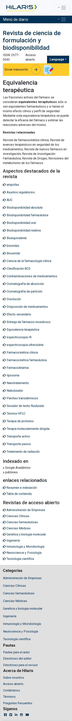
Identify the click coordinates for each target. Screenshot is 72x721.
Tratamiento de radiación (23, 451)
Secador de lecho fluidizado (25, 406)
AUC (9, 200)
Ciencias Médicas (15, 601)
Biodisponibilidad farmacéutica (27, 215)
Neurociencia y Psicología (20, 631)
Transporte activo (18, 436)
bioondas (12, 246)
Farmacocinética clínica (22, 352)
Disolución (13, 299)
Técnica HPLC (15, 413)
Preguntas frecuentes (17, 703)
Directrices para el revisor (20, 665)
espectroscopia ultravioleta (24, 345)
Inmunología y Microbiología (22, 624)
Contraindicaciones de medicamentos (31, 276)
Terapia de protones (20, 421)
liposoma (12, 375)
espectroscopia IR (18, 337)
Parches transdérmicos (22, 398)
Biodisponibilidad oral (21, 223)
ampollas (12, 184)
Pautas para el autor (16, 652)
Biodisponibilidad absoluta (24, 207)
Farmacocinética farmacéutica (26, 360)
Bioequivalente (16, 238)
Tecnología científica (17, 639)
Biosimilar (13, 253)
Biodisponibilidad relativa (23, 230)
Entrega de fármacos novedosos (28, 322)
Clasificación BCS (18, 268)
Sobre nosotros (13, 677)
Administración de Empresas (22, 578)
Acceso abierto (13, 684)
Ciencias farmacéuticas (18, 593)
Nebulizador (14, 390)
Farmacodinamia (17, 368)
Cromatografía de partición (24, 291)
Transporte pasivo (18, 444)
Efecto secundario (18, 314)
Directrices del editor (17, 658)
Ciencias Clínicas (14, 586)
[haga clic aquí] (21, 8)
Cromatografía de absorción (25, 284)
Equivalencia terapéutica (22, 329)
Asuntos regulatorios (20, 192)
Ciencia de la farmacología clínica (28, 261)
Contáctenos (11, 690)
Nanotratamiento (17, 383)
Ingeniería (9, 616)
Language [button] (57, 59)
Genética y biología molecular (22, 608)
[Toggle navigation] (61, 8)
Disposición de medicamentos (27, 307)
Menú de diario (15, 19)
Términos (9, 696)
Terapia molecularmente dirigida (28, 429)
